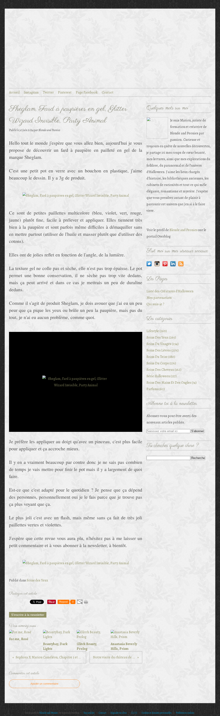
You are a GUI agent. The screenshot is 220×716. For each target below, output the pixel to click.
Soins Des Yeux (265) (161, 337)
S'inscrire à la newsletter (27, 614)
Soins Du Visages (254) (163, 344)
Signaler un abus (118, 712)
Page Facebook (87, 92)
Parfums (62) (156, 389)
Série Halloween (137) (162, 376)
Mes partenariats (159, 297)
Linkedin (173, 263)
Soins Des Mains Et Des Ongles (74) (172, 382)
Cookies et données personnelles (157, 712)
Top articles (89, 712)
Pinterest (65, 92)
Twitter (48, 92)
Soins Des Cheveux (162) (164, 369)
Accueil (14, 92)
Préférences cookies (185, 712)
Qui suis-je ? (155, 304)
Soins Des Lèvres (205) (163, 350)
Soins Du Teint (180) (161, 356)
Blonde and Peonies (184, 230)
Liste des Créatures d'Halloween (170, 291)
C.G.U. (134, 712)
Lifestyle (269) (157, 331)
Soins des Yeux (37, 580)
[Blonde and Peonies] (157, 128)
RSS (180, 263)
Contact (107, 92)
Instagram (31, 92)
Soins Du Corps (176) (161, 363)
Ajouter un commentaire (44, 683)
